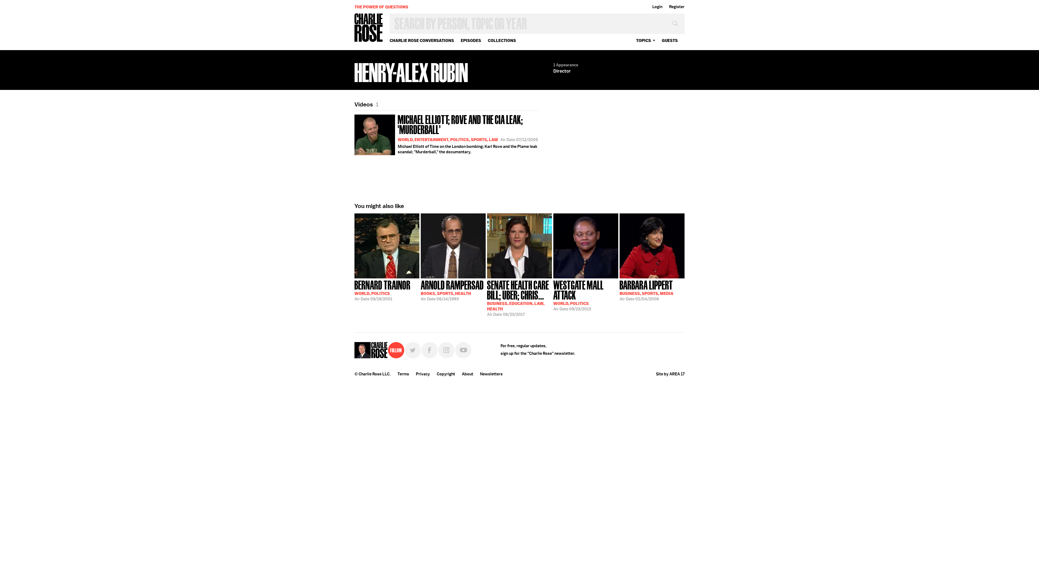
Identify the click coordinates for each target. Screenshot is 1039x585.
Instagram (446, 350)
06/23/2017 (518, 297)
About (467, 374)
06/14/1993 (452, 290)
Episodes (471, 40)
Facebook (430, 350)
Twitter (413, 350)
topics (643, 40)
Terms (403, 374)
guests (670, 40)
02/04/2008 (646, 290)
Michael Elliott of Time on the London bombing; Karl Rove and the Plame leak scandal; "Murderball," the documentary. (468, 134)
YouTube (463, 350)
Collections (502, 40)
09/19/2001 (382, 290)
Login (657, 6)
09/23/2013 (578, 295)
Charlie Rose (368, 28)
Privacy (423, 374)
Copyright (446, 374)
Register (677, 6)
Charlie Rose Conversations (422, 40)
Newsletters (491, 374)
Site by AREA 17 (670, 374)
